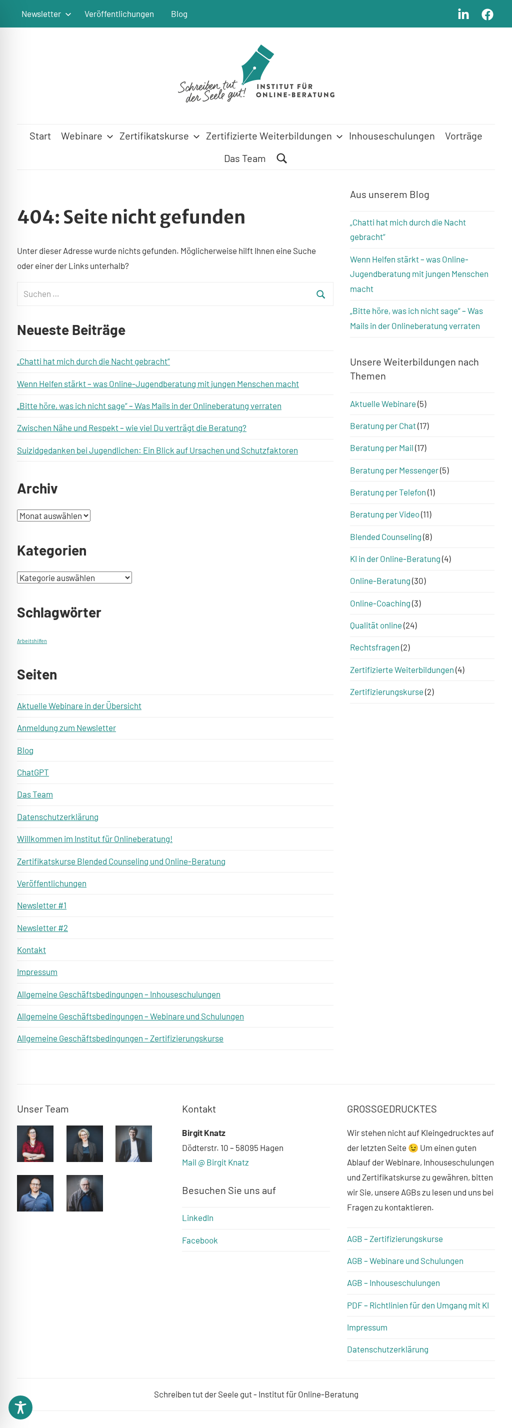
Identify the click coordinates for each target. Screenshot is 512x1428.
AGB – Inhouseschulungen (393, 1283)
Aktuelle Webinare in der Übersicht (79, 705)
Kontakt (31, 949)
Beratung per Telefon (388, 492)
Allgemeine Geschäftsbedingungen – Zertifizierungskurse (120, 1038)
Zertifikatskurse (154, 136)
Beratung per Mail (382, 447)
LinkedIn (198, 1217)
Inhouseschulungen (392, 136)
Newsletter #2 (42, 927)
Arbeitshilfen (32, 641)
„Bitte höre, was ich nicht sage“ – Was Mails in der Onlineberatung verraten (149, 405)
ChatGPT (33, 772)
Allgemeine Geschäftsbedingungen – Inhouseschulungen (118, 994)
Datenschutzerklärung (57, 817)
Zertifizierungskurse (387, 691)
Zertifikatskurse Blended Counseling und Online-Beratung (121, 861)
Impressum (37, 971)
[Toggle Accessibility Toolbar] (21, 1407)
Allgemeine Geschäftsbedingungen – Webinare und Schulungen (130, 1016)
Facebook (200, 1240)
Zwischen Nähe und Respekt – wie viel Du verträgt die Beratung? (131, 427)
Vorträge (463, 136)
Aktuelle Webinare (383, 403)
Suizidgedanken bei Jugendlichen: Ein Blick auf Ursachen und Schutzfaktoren (157, 450)
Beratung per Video (385, 514)
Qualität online (376, 625)
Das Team (245, 158)
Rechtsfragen (375, 647)
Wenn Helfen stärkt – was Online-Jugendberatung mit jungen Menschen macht (158, 383)
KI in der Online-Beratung (395, 559)
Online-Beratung (380, 581)
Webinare (81, 136)
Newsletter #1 (41, 905)
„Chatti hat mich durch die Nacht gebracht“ (93, 361)
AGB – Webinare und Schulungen (405, 1261)
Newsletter (41, 13)
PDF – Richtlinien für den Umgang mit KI (418, 1305)
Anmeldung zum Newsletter (66, 727)
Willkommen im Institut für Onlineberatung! (94, 839)
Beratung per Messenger (394, 470)
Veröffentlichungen (119, 13)
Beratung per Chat (383, 425)
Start (40, 136)
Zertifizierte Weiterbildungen (269, 136)
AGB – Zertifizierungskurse (395, 1239)
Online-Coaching (380, 603)
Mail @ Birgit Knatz (215, 1162)
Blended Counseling (386, 537)
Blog (179, 13)
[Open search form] (282, 158)
